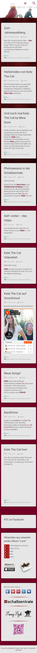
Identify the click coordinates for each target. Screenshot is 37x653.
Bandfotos (11, 412)
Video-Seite (8, 93)
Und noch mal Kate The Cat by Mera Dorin (16, 118)
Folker (25, 37)
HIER (23, 196)
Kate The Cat (23, 194)
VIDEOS (22, 392)
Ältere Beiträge (7, 512)
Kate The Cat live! (15, 449)
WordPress (11, 648)
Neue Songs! (12, 373)
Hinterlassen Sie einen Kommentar (18, 58)
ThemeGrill (32, 648)
